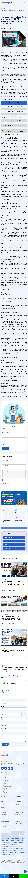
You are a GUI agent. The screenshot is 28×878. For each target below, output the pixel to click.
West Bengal (11, 854)
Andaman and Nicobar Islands (18, 832)
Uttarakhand (4, 854)
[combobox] (4, 444)
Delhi (23, 838)
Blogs (5, 8)
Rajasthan (15, 850)
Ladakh (8, 844)
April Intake (17, 804)
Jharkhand (14, 842)
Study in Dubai (4, 777)
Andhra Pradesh (5, 834)
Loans (6, 544)
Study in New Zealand (6, 786)
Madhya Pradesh (5, 846)
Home (2, 798)
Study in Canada (4, 776)
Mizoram (10, 848)
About (2, 799)
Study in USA (4, 792)
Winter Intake (4, 816)
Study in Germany (5, 780)
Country (3, 717)
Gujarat (7, 840)
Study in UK (3, 791)
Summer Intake (4, 814)
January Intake (18, 801)
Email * (3, 463)
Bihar (3, 836)
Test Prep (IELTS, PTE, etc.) (11, 548)
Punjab (10, 850)
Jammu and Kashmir (6, 842)
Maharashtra (13, 846)
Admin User (6, 590)
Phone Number (4, 712)
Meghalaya (4, 848)
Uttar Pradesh (22, 852)
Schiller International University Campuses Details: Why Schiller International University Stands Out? (13, 618)
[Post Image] (14, 569)
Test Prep (3, 802)
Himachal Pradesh (19, 840)
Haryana (12, 840)
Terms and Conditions (5, 809)
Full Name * (4, 458)
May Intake (17, 798)
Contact (3, 806)
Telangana (10, 852)
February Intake (18, 802)
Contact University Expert (14, 527)
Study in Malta (4, 785)
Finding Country (8, 541)
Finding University (8, 537)
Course (3, 722)
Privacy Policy (4, 807)
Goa (3, 840)
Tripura (16, 852)
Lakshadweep (14, 844)
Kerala (3, 844)
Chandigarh (8, 836)
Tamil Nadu (4, 852)
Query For (3, 728)
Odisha (21, 848)
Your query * (4, 733)
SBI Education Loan (19, 823)
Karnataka (20, 842)
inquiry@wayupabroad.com (9, 761)
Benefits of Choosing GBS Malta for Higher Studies (13, 651)
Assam (21, 834)
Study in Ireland (4, 782)
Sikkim (20, 850)
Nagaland (16, 848)
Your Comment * (5, 469)
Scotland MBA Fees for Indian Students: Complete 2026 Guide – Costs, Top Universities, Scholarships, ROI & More (13, 584)
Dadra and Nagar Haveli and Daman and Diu (11, 838)
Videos (2, 801)
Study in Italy (4, 783)
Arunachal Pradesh (14, 834)
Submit (5, 448)
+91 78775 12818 (7, 760)
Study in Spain (4, 789)
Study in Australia (5, 774)
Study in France (4, 779)
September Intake (18, 799)
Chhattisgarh (15, 836)
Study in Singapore (5, 788)
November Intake (5, 826)
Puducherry (4, 850)
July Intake (3, 823)
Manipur (19, 846)
